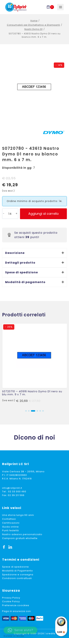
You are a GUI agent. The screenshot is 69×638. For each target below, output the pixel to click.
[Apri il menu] (60, 7)
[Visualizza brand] (53, 132)
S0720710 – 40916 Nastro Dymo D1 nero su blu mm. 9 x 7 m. (32, 393)
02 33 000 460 (17, 491)
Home (34, 20)
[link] (34, 364)
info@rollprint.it (12, 487)
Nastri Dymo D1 (33, 29)
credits (50, 633)
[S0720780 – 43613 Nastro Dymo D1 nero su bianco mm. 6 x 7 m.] (34, 87)
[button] (34, 253)
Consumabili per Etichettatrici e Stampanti (33, 24)
